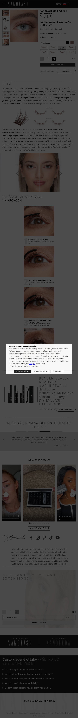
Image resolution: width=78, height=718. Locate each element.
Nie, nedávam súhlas (40, 371)
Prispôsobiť (57, 371)
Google (32, 364)
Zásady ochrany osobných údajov (23, 346)
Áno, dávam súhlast (22, 371)
